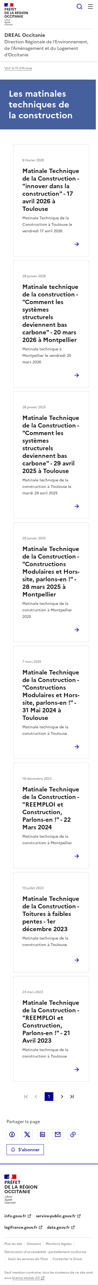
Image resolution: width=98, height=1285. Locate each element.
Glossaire (34, 1243)
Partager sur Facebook (12, 1134)
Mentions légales (59, 1243)
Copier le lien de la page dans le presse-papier (73, 1134)
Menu (90, 6)
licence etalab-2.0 (25, 1278)
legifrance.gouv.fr (20, 1227)
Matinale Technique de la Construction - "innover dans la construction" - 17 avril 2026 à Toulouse (50, 190)
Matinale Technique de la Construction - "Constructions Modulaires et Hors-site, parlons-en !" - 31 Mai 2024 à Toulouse (50, 695)
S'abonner (28, 1149)
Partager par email (57, 1134)
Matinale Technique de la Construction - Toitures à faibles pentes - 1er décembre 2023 (50, 914)
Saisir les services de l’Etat (28, 1259)
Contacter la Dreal (67, 1259)
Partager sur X (27, 1134)
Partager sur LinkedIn (42, 1134)
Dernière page (72, 1096)
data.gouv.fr (58, 1227)
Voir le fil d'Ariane (18, 68)
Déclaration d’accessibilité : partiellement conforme (45, 1252)
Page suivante (62, 1096)
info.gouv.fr (15, 1216)
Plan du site (13, 1243)
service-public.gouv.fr (56, 1216)
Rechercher (79, 6)
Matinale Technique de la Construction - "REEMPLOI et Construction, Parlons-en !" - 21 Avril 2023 (50, 1021)
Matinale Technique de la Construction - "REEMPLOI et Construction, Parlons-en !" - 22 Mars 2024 (50, 808)
